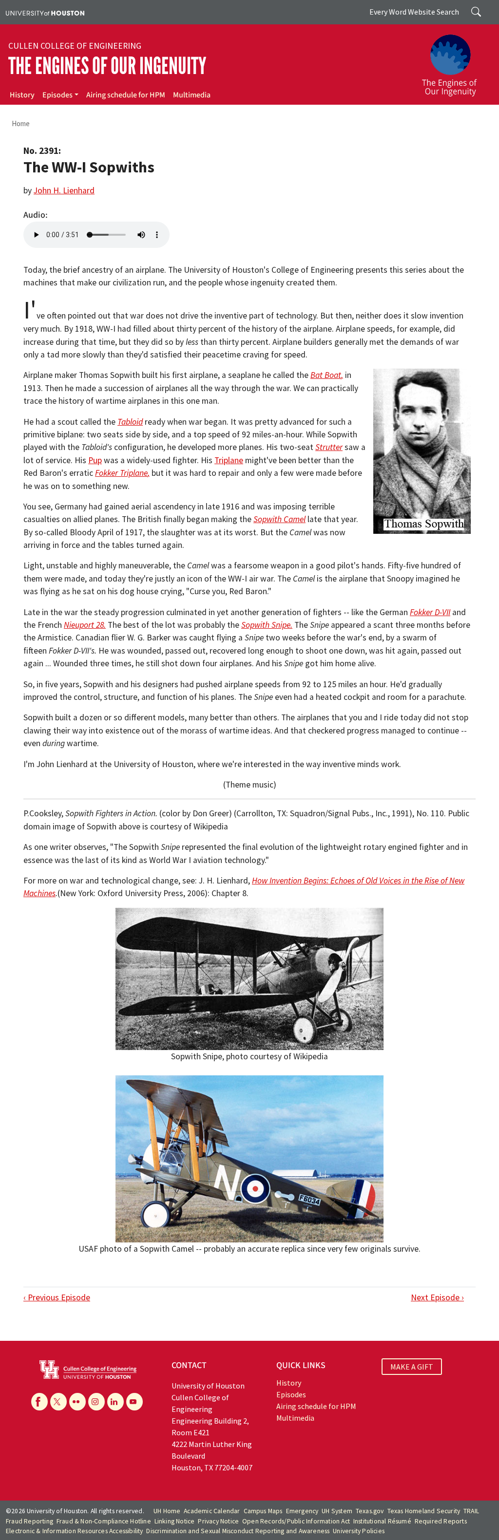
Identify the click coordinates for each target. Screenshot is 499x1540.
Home (21, 123)
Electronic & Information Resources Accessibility (74, 1531)
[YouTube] (134, 1401)
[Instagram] (96, 1401)
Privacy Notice (218, 1521)
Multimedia (192, 95)
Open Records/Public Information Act (296, 1521)
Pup (95, 460)
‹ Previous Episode (56, 1297)
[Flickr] (77, 1401)
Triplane (228, 460)
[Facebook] (39, 1401)
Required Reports (441, 1521)
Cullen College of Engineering (74, 45)
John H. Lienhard (64, 190)
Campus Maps (263, 1511)
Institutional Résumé (382, 1521)
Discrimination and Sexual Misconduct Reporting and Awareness (237, 1531)
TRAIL (471, 1511)
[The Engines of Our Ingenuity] (455, 61)
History (22, 95)
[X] (58, 1401)
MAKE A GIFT (411, 1366)
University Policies (358, 1531)
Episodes (57, 95)
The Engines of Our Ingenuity (107, 66)
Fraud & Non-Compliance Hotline (104, 1521)
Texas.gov (370, 1511)
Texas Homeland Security (424, 1511)
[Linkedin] (115, 1401)
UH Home (167, 1511)
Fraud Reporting (29, 1521)
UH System (337, 1511)
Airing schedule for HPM (125, 95)
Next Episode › (437, 1297)
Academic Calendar (212, 1511)
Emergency (302, 1511)
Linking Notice (174, 1521)
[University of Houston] (45, 12)
